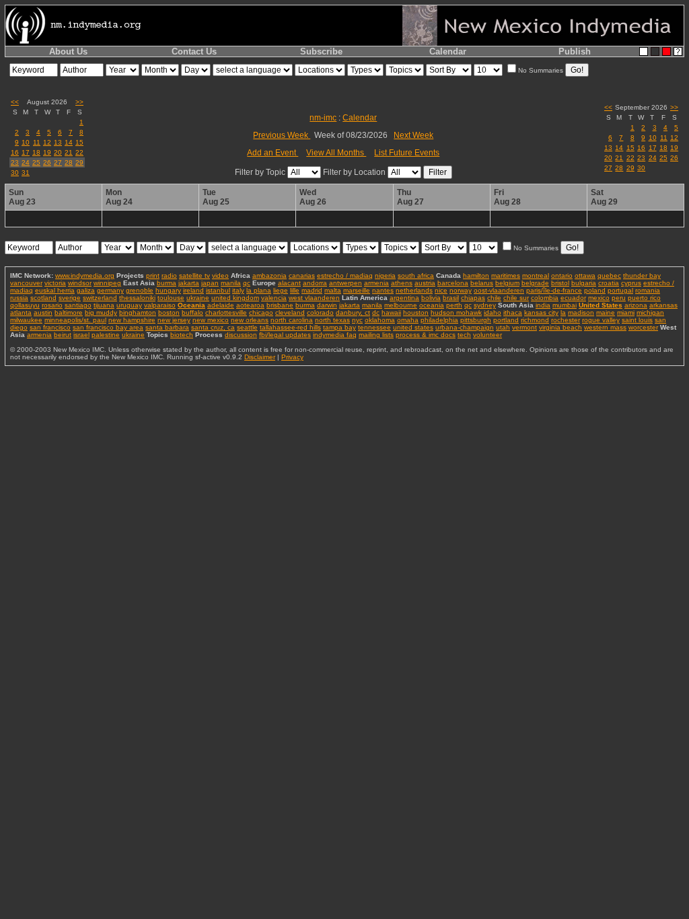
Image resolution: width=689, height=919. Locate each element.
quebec (609, 275)
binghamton (137, 312)
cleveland (290, 312)
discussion (241, 334)
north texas (332, 320)
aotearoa (250, 305)
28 (69, 162)
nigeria (385, 275)
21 (69, 152)
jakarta (188, 283)
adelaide (220, 305)
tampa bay (339, 327)
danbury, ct (353, 312)
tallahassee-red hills (290, 327)
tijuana (104, 305)
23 (15, 162)
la (563, 312)
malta (332, 290)
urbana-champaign (464, 327)
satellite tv (194, 275)
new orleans (249, 320)
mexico (599, 297)
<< (15, 102)
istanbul (218, 290)
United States (600, 305)
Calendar (447, 51)
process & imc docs (426, 334)
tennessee (374, 327)
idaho (492, 312)
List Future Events (406, 152)
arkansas (663, 305)
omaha (408, 320)
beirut (62, 334)
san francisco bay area (108, 327)
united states (413, 327)
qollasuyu (25, 305)
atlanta (21, 312)
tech (464, 334)
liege (280, 290)
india (543, 305)
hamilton (476, 275)
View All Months (336, 152)
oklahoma (380, 320)
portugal (620, 290)
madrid (311, 290)
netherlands (414, 290)
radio (169, 275)
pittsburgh (475, 320)
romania (647, 290)
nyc (357, 320)
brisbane (279, 305)
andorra (315, 283)
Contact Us (194, 51)
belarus (481, 283)
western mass (605, 327)
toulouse (170, 297)
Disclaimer (259, 357)
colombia (544, 297)
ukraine (197, 297)
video (220, 275)
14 (69, 142)
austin (43, 312)
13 (58, 142)
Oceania (191, 305)
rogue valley (601, 320)
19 (47, 152)
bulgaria (583, 283)
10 (26, 142)
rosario (52, 305)
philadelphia (439, 320)
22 (79, 152)
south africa (416, 275)
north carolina (291, 320)
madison (581, 312)
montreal (535, 275)
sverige (70, 297)
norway (460, 290)
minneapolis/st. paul (75, 320)
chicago (261, 312)
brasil (451, 297)
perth (454, 305)
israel (81, 334)
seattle (247, 327)
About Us (68, 51)
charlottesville (226, 312)
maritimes (505, 275)
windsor (80, 283)
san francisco (50, 327)
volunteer (487, 334)
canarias (302, 275)
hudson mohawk (456, 312)
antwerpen (345, 283)
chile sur (516, 297)
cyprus (631, 283)
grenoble (139, 290)
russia (19, 297)
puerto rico (644, 297)
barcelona (452, 283)
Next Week (413, 135)
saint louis (637, 320)
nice (441, 290)
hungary (168, 290)
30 (15, 172)
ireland (193, 290)
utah (503, 327)
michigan (650, 312)
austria (424, 283)
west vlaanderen (314, 297)
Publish (574, 51)
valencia (274, 297)
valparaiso (160, 305)
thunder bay (642, 275)
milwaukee (26, 320)
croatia (608, 283)
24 (26, 162)
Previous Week (281, 135)
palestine (106, 334)
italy (238, 290)
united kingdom (235, 297)
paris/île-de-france (554, 290)
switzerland (100, 297)
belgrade (535, 283)
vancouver (26, 283)
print (152, 275)
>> (79, 102)
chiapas (473, 297)
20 (58, 152)
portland (506, 320)
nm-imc (323, 117)
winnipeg (107, 283)
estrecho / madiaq (345, 275)
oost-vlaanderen (499, 290)
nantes (383, 290)
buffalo (192, 312)
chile (494, 297)
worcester (643, 327)
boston (169, 312)
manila (231, 283)
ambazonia (269, 275)
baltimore (69, 312)
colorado (320, 312)
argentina (404, 297)
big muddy (101, 312)
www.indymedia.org (84, 275)
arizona (635, 305)
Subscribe (321, 51)
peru (619, 297)
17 (26, 152)
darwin (327, 305)
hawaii (391, 312)
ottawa (585, 275)
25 (36, 162)
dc (375, 312)
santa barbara (167, 327)
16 (15, 152)
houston (416, 312)
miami (625, 312)
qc (246, 283)
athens (401, 283)
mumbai (564, 305)
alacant (289, 283)
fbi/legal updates (285, 334)
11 (36, 142)
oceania (431, 305)
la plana (258, 290)
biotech (181, 334)
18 (36, 152)
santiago (78, 305)
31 (26, 172)
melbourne (400, 305)
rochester (565, 320)
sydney (485, 305)
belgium (507, 283)
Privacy (292, 357)
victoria (55, 283)
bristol (560, 283)
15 (79, 142)
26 (47, 162)
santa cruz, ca (213, 327)
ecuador (573, 297)
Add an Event (272, 152)
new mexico (210, 320)
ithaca (512, 312)
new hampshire (131, 320)
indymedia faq (335, 334)
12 (47, 142)
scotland (43, 297)
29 (79, 162)
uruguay (129, 305)
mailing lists (376, 334)
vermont (524, 327)
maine (605, 312)
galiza (86, 290)
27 (58, 162)
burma (166, 283)
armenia (376, 283)
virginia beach (560, 327)
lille (294, 290)
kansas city (541, 312)
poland (595, 290)
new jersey (173, 320)
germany (110, 290)
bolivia (431, 297)
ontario (562, 275)
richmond (535, 320)
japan (210, 283)
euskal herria (55, 290)
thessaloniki (137, 297)
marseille (356, 290)
